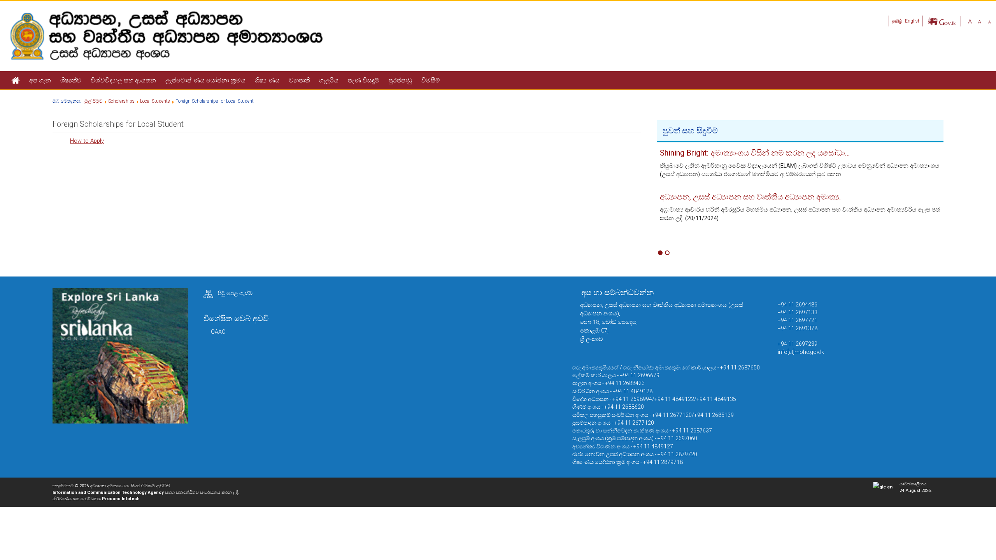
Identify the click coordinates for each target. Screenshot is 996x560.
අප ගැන (40, 80)
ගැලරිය (328, 80)
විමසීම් (430, 80)
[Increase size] (970, 20)
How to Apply (87, 140)
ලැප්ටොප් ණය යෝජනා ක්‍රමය (205, 80)
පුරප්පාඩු (400, 80)
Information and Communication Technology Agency (108, 492)
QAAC (218, 332)
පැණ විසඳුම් (363, 80)
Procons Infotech (121, 498)
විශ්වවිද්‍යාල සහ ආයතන (123, 80)
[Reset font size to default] (980, 20)
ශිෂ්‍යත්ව (70, 80)
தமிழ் (897, 21)
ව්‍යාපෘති (299, 80)
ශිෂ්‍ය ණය (267, 80)
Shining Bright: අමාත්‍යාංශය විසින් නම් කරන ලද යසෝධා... (755, 153)
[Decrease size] (989, 20)
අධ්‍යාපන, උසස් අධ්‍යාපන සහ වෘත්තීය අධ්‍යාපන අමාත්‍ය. (750, 196)
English (913, 21)
